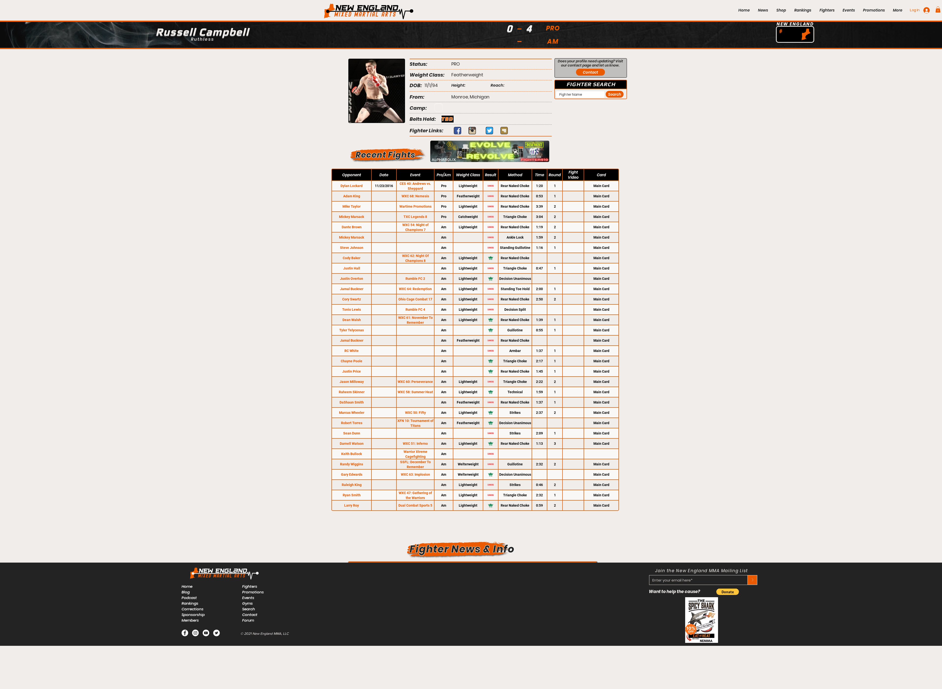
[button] (938, 9)
